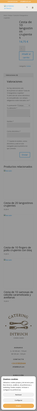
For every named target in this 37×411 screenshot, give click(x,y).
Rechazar (18, 395)
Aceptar (18, 406)
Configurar (18, 400)
